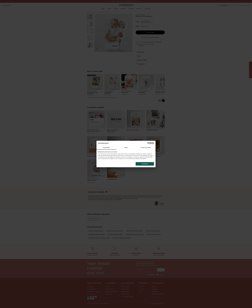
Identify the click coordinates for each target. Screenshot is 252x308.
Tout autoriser (145, 163)
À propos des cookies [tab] (146, 147)
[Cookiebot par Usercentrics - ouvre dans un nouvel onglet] (148, 143)
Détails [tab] (126, 147)
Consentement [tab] (106, 147)
